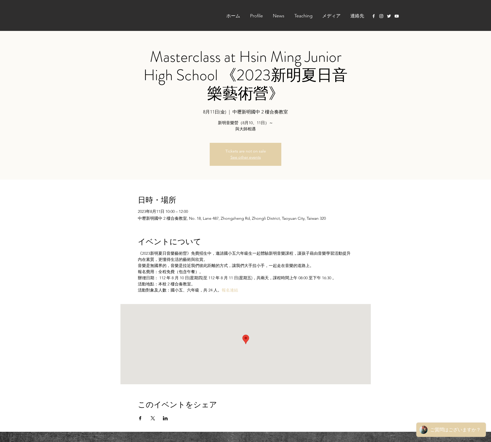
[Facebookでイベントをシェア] (140, 418)
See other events (245, 157)
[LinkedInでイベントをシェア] (165, 418)
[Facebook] (373, 16)
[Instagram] (381, 16)
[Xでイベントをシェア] (152, 418)
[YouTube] (396, 16)
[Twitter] (389, 16)
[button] (254, 16)
